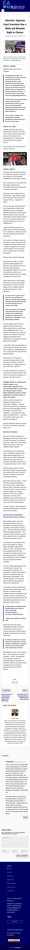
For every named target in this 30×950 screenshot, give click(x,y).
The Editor (9, 872)
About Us (9, 868)
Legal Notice (10, 876)
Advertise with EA (11, 883)
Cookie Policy (10, 891)
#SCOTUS (13, 610)
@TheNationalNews (11, 612)
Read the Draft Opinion (10, 432)
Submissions (10, 879)
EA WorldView (17, 947)
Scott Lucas (13, 36)
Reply (26, 817)
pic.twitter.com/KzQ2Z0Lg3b (13, 614)
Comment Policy (11, 887)
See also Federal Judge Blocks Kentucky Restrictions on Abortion (14, 516)
